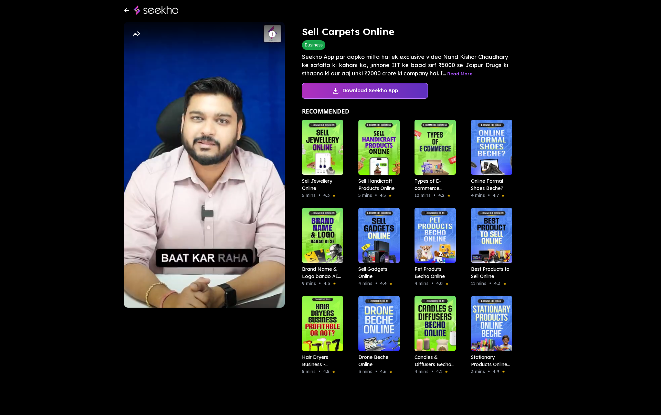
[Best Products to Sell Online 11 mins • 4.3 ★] (489, 235)
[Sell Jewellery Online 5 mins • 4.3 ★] (320, 147)
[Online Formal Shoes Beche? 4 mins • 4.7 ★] (489, 147)
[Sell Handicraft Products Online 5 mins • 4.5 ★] (377, 147)
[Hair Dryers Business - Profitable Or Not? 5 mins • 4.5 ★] (320, 323)
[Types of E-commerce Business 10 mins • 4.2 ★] (433, 147)
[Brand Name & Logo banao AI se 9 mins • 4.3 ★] (320, 235)
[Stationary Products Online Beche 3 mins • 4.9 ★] (489, 323)
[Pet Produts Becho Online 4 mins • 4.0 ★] (433, 235)
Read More (459, 73)
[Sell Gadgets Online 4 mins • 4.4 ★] (377, 235)
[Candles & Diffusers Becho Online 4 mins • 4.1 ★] (433, 323)
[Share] (136, 34)
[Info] (272, 34)
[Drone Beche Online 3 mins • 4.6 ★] (377, 323)
